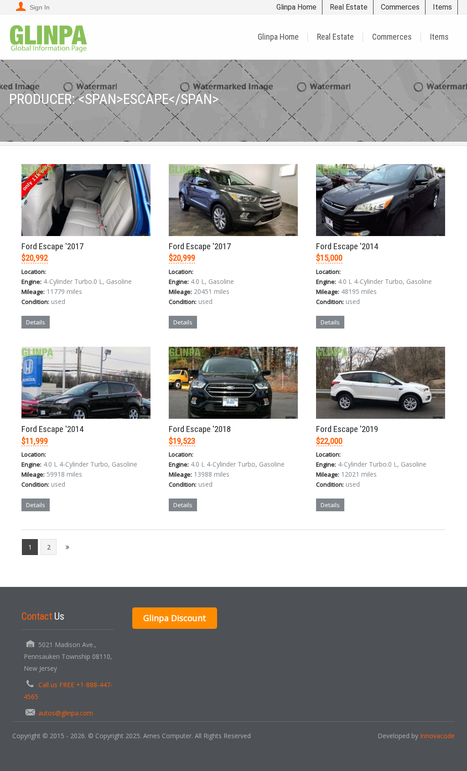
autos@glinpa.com (65, 713)
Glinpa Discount (174, 617)
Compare (76, 340)
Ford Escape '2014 (347, 246)
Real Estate (349, 7)
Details (35, 322)
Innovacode (437, 735)
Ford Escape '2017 (52, 246)
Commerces (400, 7)
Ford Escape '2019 (347, 429)
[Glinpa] (48, 36)
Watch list (118, 340)
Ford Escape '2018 (200, 429)
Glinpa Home (296, 7)
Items (442, 7)
